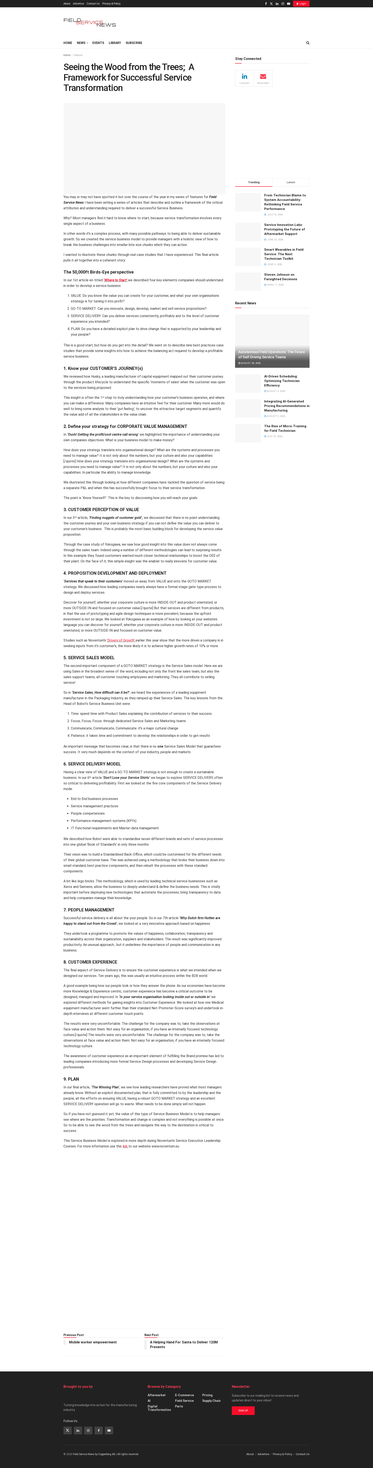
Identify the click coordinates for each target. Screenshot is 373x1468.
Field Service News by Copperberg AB (94, 1454)
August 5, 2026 (275, 391)
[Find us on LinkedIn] (277, 4)
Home (67, 43)
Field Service (184, 1400)
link (125, 1146)
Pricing (207, 1395)
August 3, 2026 (275, 416)
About (66, 3)
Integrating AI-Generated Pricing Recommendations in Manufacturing (287, 405)
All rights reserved (127, 1454)
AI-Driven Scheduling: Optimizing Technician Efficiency (282, 380)
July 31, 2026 (274, 436)
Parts (179, 1406)
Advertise (78, 3)
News (81, 43)
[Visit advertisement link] (144, 1241)
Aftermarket (157, 1395)
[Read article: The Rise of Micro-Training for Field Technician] (248, 433)
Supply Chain (211, 1400)
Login (303, 3)
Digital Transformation (159, 1408)
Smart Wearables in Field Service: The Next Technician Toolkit (283, 254)
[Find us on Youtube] (288, 4)
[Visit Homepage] (90, 22)
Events (98, 43)
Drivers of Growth (120, 640)
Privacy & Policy (111, 3)
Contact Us (93, 3)
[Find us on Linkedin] (78, 1430)
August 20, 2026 (250, 363)
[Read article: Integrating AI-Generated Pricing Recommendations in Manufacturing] (248, 408)
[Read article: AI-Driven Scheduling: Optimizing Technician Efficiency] (248, 383)
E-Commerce (184, 1395)
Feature (78, 55)
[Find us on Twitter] (271, 4)
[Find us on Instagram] (282, 4)
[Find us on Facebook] (266, 4)
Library (115, 43)
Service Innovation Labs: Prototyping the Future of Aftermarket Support (284, 229)
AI (149, 1400)
